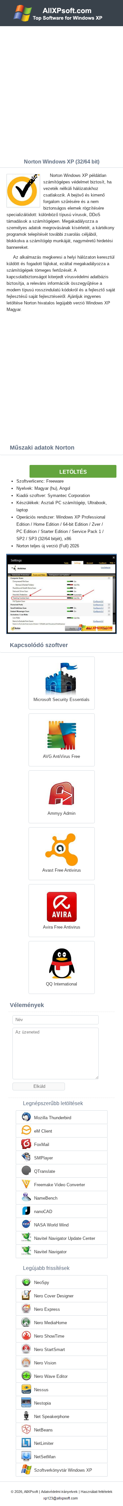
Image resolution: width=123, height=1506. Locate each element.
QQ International (61, 984)
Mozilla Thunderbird (52, 1117)
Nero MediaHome (50, 1322)
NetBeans (43, 1430)
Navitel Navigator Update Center (64, 1238)
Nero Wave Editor (51, 1376)
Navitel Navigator (50, 1251)
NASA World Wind (51, 1225)
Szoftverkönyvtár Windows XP (63, 1470)
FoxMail (41, 1144)
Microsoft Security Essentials (61, 699)
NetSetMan (44, 1456)
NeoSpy (41, 1282)
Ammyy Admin (61, 813)
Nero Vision (45, 1363)
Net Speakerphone (51, 1416)
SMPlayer (43, 1157)
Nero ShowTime (49, 1336)
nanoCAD (43, 1211)
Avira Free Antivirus (61, 927)
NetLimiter (43, 1443)
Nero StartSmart (49, 1349)
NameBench (45, 1198)
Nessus (41, 1389)
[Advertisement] (61, 90)
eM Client (43, 1131)
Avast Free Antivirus (61, 870)
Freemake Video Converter (59, 1184)
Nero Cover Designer (53, 1295)
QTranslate (44, 1171)
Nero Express (47, 1309)
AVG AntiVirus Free (61, 756)
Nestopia (42, 1403)
